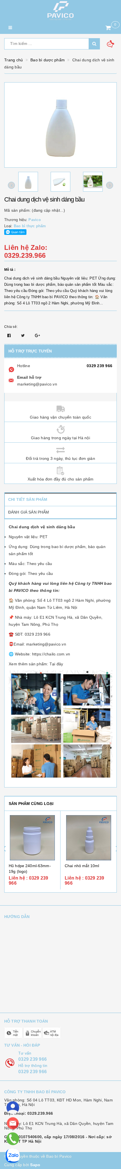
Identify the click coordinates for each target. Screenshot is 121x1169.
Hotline (23, 365)
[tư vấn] (12, 1107)
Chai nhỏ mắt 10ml (82, 865)
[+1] (37, 335)
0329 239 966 (99, 365)
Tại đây (56, 664)
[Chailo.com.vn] (60, 10)
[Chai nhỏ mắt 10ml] (88, 837)
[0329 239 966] (12, 1139)
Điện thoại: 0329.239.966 (28, 1113)
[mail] (12, 1123)
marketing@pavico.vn (37, 384)
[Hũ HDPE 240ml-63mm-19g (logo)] (32, 837)
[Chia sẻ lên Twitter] (23, 335)
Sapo (35, 1164)
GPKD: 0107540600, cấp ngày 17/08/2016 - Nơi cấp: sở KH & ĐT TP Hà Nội (58, 1139)
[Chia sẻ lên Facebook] (9, 335)
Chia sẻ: (10, 327)
